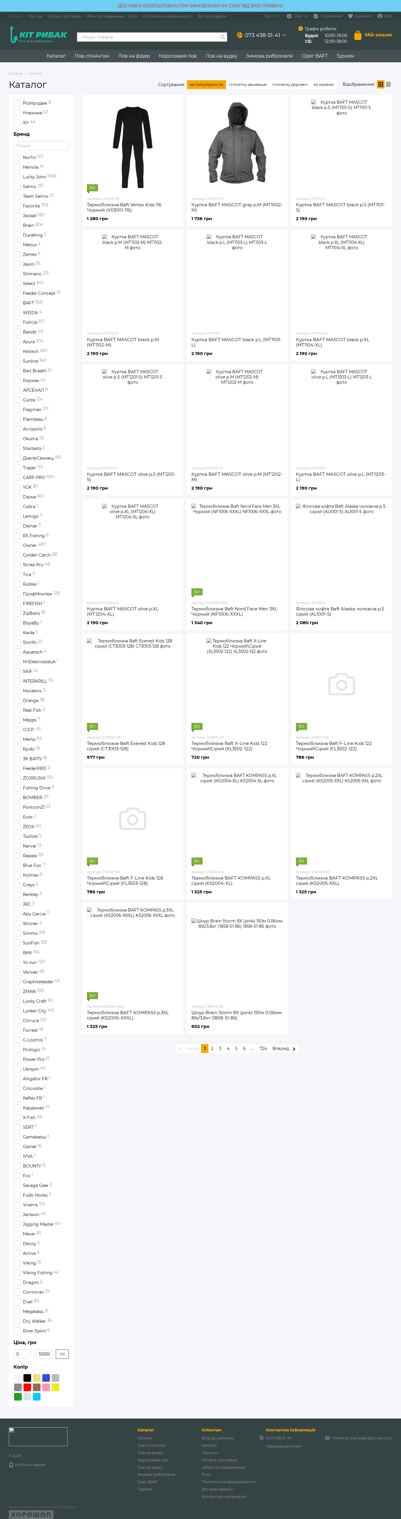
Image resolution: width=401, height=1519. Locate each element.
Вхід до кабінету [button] (218, 1438)
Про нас (35, 16)
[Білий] (18, 1378)
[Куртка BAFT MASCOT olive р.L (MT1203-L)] (341, 415)
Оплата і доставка (64, 16)
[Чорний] (27, 1378)
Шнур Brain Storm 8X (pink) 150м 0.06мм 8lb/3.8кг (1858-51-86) (236, 1015)
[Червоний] (27, 1387)
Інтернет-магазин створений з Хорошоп (43, 1507)
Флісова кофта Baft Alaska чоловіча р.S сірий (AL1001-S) (340, 611)
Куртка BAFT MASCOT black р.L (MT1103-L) (236, 342)
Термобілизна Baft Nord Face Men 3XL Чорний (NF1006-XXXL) (234, 611)
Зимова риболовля (269, 56)
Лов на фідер (134, 56)
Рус (276, 16)
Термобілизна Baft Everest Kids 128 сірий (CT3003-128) (126, 746)
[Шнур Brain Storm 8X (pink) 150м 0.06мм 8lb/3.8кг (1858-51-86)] (237, 953)
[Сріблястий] (27, 1397)
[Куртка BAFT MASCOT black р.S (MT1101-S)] (341, 145)
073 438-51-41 (262, 35)
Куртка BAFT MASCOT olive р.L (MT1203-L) (340, 476)
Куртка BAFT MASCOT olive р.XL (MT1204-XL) (123, 611)
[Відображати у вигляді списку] (388, 84)
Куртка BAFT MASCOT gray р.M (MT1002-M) (237, 207)
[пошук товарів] (222, 37)
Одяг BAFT (315, 56)
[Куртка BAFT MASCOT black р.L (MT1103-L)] (237, 280)
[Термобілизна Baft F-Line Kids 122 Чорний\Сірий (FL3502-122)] (341, 684)
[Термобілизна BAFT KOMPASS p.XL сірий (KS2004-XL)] (237, 819)
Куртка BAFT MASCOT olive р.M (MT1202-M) (237, 476)
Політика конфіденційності (168, 16)
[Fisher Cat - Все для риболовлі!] (38, 1436)
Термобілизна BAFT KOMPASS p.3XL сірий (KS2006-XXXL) (128, 1015)
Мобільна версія (29, 1465)
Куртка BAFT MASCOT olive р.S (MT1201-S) (131, 476)
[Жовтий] (55, 1387)
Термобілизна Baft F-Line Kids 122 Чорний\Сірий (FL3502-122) (334, 746)
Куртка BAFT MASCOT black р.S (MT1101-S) (340, 207)
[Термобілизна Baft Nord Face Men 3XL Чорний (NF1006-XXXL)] (237, 549)
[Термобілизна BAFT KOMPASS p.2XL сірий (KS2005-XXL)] (341, 819)
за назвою (324, 84)
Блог (133, 16)
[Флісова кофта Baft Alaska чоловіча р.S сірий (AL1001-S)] (341, 549)
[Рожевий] (46, 1387)
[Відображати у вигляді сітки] (381, 84)
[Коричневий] (36, 1387)
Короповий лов (178, 56)
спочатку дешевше (248, 84)
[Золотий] (36, 1378)
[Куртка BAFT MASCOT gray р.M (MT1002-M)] (237, 145)
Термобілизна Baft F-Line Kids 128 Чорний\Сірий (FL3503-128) (125, 880)
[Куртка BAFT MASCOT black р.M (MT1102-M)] (132, 280)
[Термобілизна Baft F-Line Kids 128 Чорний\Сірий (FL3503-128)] (132, 819)
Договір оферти (211, 16)
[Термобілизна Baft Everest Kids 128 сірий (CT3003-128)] (132, 684)
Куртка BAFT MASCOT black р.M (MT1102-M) (123, 342)
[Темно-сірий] (18, 1387)
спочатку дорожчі (290, 84)
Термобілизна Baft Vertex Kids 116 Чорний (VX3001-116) (124, 207)
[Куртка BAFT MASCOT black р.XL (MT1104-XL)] (341, 280)
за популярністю (206, 84)
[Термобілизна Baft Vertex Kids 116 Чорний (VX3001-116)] (132, 145)
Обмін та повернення (104, 16)
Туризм (345, 56)
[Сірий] (55, 1378)
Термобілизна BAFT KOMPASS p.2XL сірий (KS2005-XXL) (337, 880)
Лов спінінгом (92, 56)
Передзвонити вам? (284, 1446)
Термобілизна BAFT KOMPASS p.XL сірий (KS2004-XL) (231, 880)
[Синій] (46, 1378)
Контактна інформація (224, 1496)
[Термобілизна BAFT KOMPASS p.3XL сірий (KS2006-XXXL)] (132, 953)
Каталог (16, 16)
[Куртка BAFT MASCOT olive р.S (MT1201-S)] (132, 415)
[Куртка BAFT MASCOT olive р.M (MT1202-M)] (237, 415)
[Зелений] (18, 1397)
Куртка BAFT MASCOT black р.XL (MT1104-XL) (332, 342)
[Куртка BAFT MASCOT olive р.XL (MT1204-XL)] (132, 549)
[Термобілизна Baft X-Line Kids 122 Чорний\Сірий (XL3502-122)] (237, 684)
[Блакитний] (36, 1397)
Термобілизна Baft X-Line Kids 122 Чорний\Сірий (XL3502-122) (229, 746)
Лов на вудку (221, 56)
